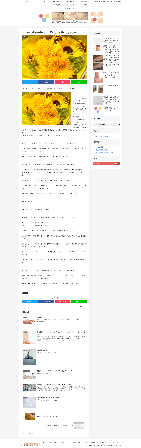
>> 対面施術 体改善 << (76, 443)
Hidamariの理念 (47, 443)
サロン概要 (99, 147)
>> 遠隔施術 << (64, 443)
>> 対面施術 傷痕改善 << (90, 443)
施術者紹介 (55, 443)
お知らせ (25, 292)
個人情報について (102, 150)
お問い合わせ (110, 443)
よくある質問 (101, 443)
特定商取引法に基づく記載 (105, 152)
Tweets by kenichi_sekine (101, 136)
